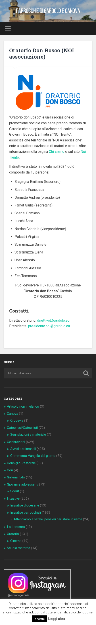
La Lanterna (16, 527)
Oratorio (13, 534)
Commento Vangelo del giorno (32, 456)
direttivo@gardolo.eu (53, 320)
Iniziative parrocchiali (25, 513)
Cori (10, 470)
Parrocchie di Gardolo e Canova (48, 10)
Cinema (15, 541)
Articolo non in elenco (23, 406)
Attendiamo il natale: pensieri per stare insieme (48, 519)
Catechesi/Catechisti (22, 428)
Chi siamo (56, 151)
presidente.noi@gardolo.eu (49, 326)
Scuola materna (18, 548)
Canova (12, 414)
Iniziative (13, 498)
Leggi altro (56, 619)
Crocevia (16, 421)
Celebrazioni (16, 442)
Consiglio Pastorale (21, 463)
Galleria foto (16, 477)
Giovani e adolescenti (22, 484)
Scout (14, 491)
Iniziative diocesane (24, 505)
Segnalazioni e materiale (28, 435)
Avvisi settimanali (23, 449)
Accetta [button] (40, 619)
